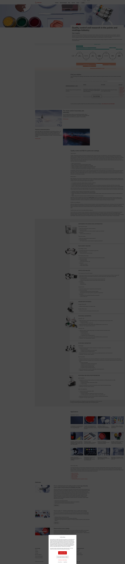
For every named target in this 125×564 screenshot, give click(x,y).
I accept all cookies (62, 553)
